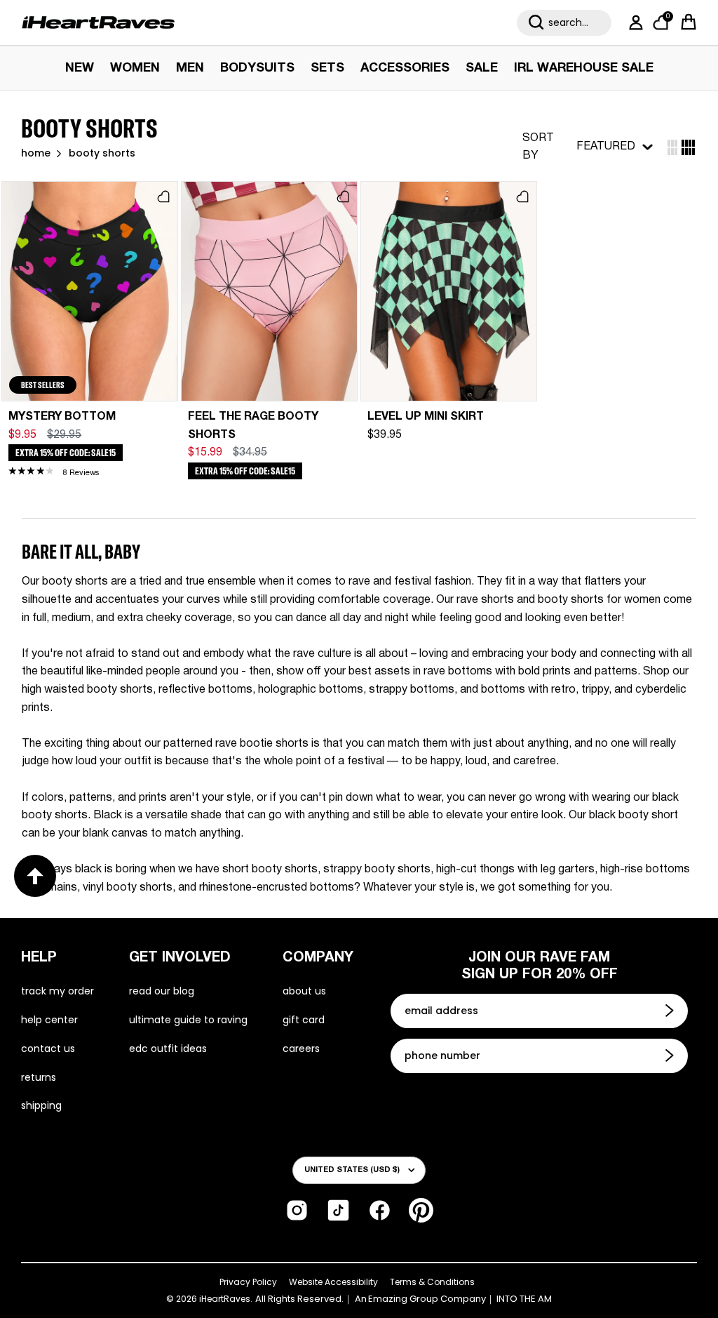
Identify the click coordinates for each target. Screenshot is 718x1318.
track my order (57, 991)
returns (38, 1077)
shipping (41, 1105)
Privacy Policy (248, 1282)
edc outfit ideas (168, 1048)
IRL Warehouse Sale (583, 68)
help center (49, 1020)
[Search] (536, 22)
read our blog (161, 991)
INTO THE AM (524, 1299)
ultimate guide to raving (188, 1020)
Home (35, 154)
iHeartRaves (224, 1299)
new (79, 68)
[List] (688, 147)
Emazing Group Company (427, 1299)
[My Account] (633, 22)
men (190, 68)
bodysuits (257, 68)
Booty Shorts (102, 154)
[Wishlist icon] (163, 196)
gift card (304, 1020)
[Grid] (672, 147)
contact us (48, 1048)
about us (304, 991)
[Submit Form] (671, 1010)
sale (482, 68)
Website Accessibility (333, 1282)
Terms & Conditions (432, 1282)
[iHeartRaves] (98, 22)
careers (301, 1048)
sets (327, 68)
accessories (404, 68)
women (135, 68)
